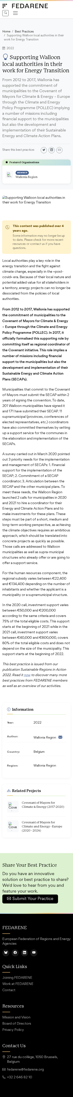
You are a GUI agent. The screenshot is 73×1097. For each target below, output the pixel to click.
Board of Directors (16, 1023)
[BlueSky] (5, 952)
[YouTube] (33, 952)
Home (6, 32)
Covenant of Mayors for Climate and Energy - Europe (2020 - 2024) (42, 826)
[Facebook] (15, 952)
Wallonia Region (26, 177)
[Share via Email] (59, 150)
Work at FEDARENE (17, 984)
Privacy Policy (13, 1030)
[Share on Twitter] (44, 150)
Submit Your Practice (32, 899)
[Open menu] (15, 13)
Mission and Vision (16, 1017)
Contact (8, 990)
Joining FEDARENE (17, 978)
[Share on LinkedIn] (51, 150)
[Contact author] (60, 737)
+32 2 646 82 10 (19, 1077)
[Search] (5, 13)
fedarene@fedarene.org (25, 1069)
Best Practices (24, 32)
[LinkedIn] (24, 952)
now (27, 675)
